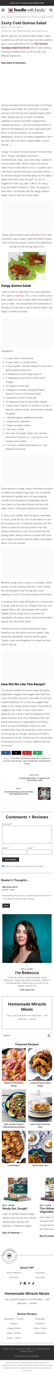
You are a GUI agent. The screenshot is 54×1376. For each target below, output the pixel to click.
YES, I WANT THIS (27, 701)
